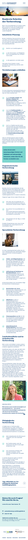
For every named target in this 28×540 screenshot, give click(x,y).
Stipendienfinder (12, 332)
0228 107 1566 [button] (8, 513)
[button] (24, 3)
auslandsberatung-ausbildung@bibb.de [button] (15, 511)
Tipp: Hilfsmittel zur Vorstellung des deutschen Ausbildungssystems (10, 483)
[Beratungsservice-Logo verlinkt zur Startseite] (9, 3)
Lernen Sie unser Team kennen (10, 504)
